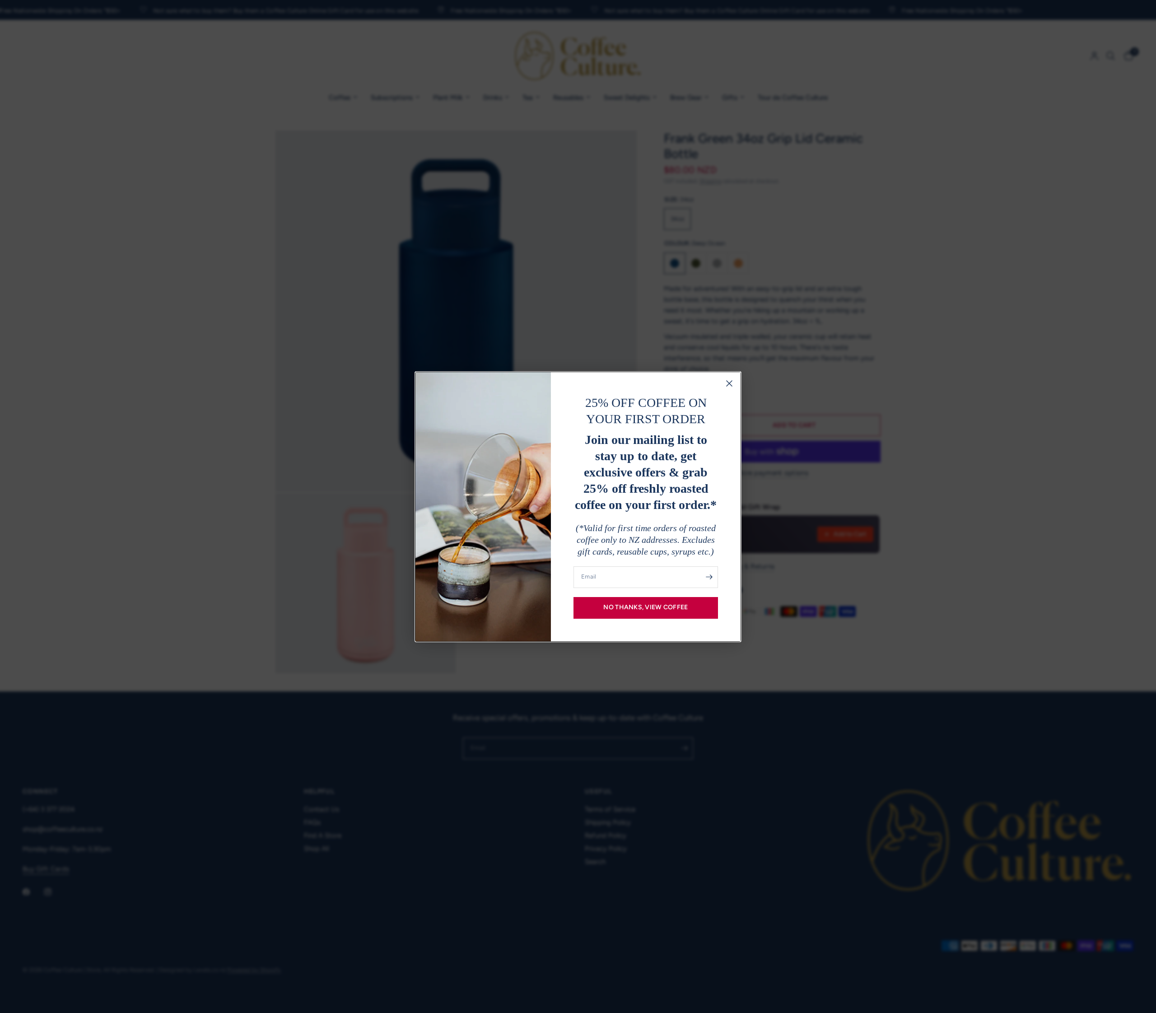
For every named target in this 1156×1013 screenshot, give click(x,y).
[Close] (729, 383)
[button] (645, 608)
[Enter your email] (709, 577)
